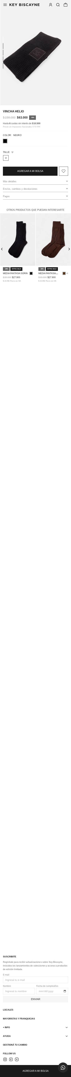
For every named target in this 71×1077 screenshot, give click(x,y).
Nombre (7, 986)
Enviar (35, 999)
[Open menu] (50, 5)
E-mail (6, 975)
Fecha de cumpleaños (47, 986)
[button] (58, 5)
